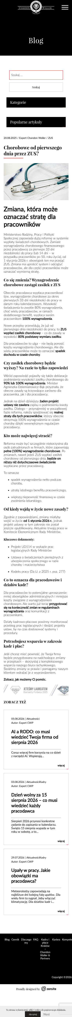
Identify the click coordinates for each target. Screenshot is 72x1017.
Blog (7, 939)
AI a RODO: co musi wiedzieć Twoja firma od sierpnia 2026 (34, 737)
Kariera (56, 939)
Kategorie (18, 102)
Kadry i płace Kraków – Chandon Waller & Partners (45, 949)
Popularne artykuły (26, 122)
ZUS (50, 138)
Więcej (46, 1014)
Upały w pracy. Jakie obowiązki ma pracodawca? (30, 876)
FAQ (35, 939)
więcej (61, 765)
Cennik (15, 939)
